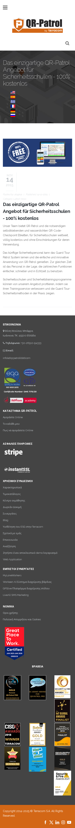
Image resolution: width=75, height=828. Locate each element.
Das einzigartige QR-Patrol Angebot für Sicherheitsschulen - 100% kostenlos (36, 211)
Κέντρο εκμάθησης (14, 500)
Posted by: (12, 194)
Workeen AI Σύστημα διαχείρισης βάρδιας (27, 581)
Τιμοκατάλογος (12, 494)
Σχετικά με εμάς (12, 533)
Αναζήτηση (9, 546)
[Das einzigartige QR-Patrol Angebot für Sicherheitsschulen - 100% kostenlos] (13, 110)
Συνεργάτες (10, 513)
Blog (5, 520)
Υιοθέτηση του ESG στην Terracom (23, 526)
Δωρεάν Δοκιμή (12, 507)
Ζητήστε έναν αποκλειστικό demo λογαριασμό (30, 552)
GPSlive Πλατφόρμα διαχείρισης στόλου (26, 588)
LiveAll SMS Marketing (16, 595)
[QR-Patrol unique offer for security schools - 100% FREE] (13, 92)
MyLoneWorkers (12, 575)
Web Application (12, 559)
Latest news (19, 199)
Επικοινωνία (10, 539)
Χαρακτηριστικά (12, 487)
